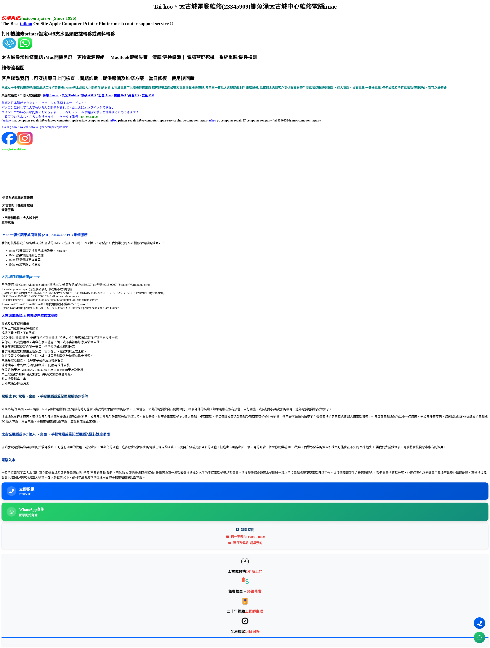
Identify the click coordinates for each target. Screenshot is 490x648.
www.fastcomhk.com (14, 149)
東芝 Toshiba (70, 95)
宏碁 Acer (105, 95)
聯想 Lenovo (51, 95)
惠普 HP (133, 95)
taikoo (26, 23)
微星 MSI (148, 95)
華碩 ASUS (88, 95)
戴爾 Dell (120, 95)
